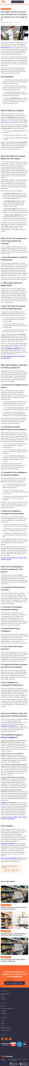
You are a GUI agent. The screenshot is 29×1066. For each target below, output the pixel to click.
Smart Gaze (3, 998)
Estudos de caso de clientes (7, 1008)
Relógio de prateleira (5, 993)
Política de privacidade (6, 1027)
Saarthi (2, 996)
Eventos (2, 1025)
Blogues (3, 1006)
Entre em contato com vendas (14, 983)
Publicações (3, 1013)
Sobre (2, 1020)
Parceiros (3, 1023)
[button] (26, 2)
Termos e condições (5, 1030)
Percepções (3, 1010)
